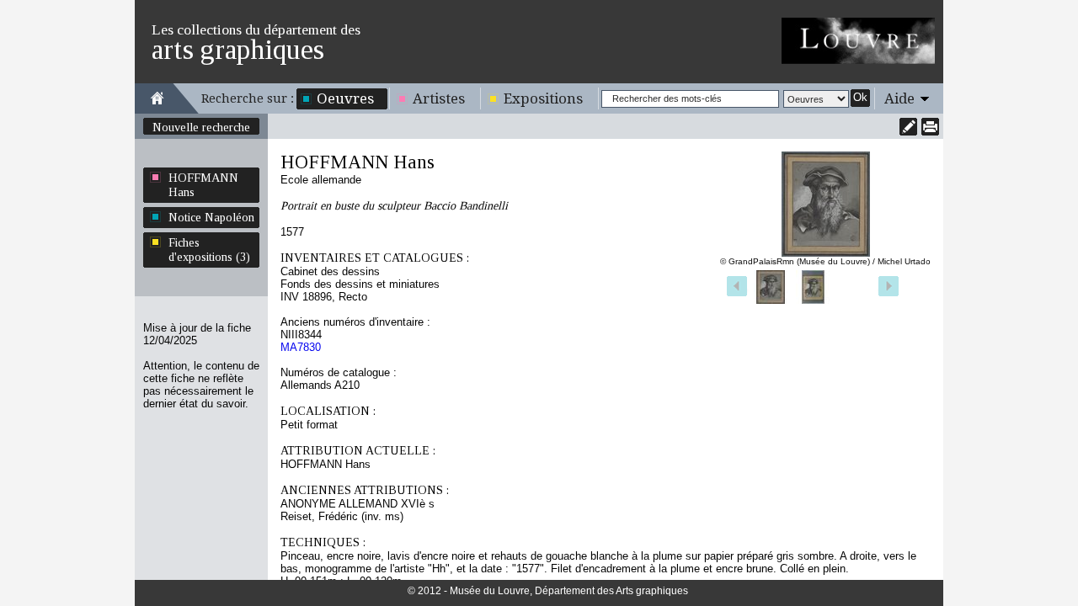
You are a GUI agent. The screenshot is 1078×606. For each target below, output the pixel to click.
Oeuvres (345, 98)
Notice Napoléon (211, 217)
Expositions (543, 98)
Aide (899, 98)
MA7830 (300, 347)
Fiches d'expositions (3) (209, 249)
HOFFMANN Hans (203, 185)
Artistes (439, 98)
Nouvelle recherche (201, 127)
